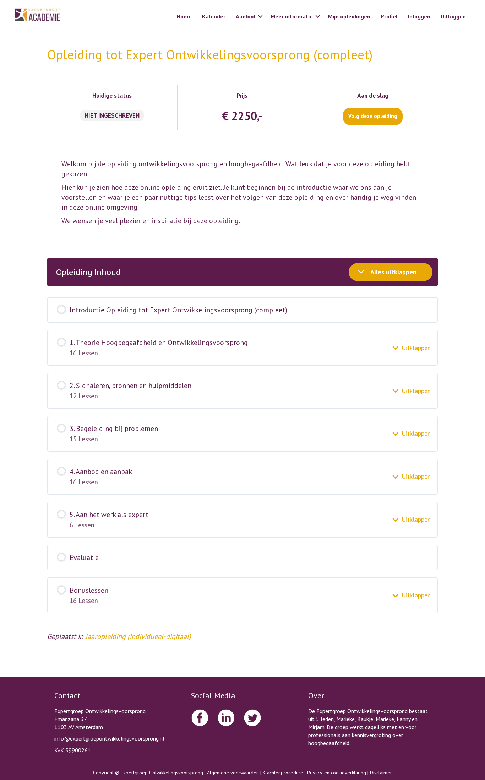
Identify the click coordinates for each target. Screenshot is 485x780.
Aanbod (245, 16)
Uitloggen (453, 16)
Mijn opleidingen (349, 16)
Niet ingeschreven (112, 115)
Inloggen (419, 16)
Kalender (213, 16)
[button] (260, 16)
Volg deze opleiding (372, 116)
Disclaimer (381, 772)
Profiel (389, 16)
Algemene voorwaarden (233, 772)
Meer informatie (292, 16)
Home (184, 16)
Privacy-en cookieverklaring (336, 772)
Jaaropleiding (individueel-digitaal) (138, 636)
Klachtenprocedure (283, 772)
